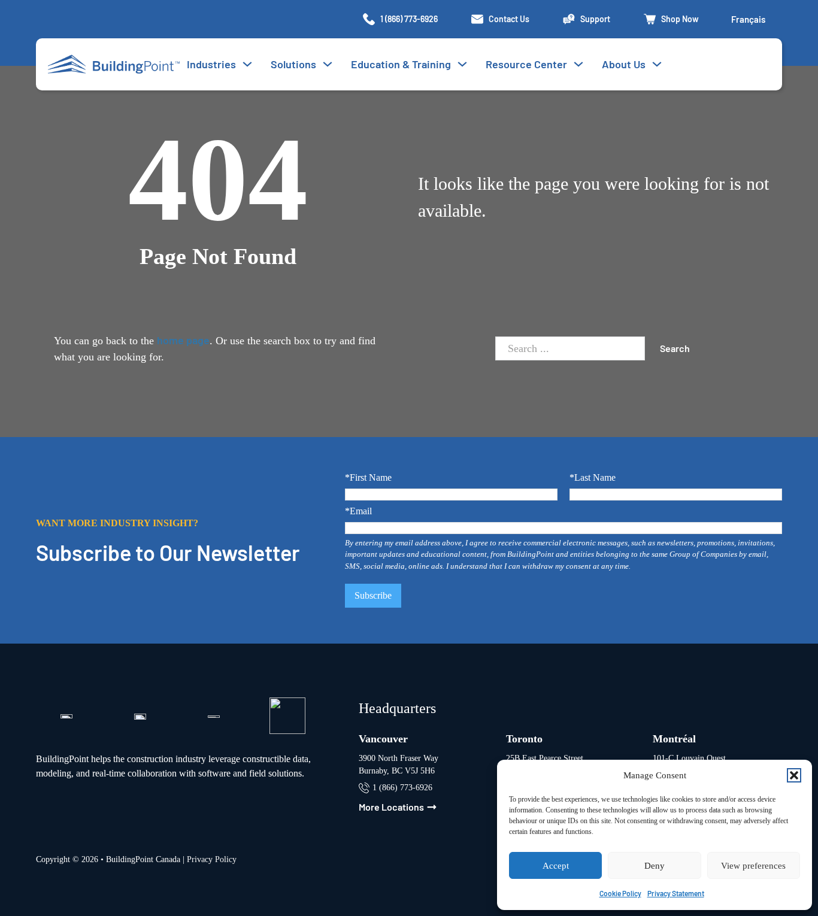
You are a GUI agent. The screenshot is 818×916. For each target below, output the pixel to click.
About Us (624, 64)
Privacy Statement (675, 893)
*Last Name (592, 478)
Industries (211, 64)
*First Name (368, 478)
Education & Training (401, 64)
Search (675, 348)
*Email (358, 511)
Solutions (293, 64)
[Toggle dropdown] (327, 64)
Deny (654, 865)
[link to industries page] (247, 64)
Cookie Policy (620, 893)
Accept (556, 865)
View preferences (753, 865)
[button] (794, 775)
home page (183, 340)
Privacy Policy (212, 859)
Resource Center (526, 64)
